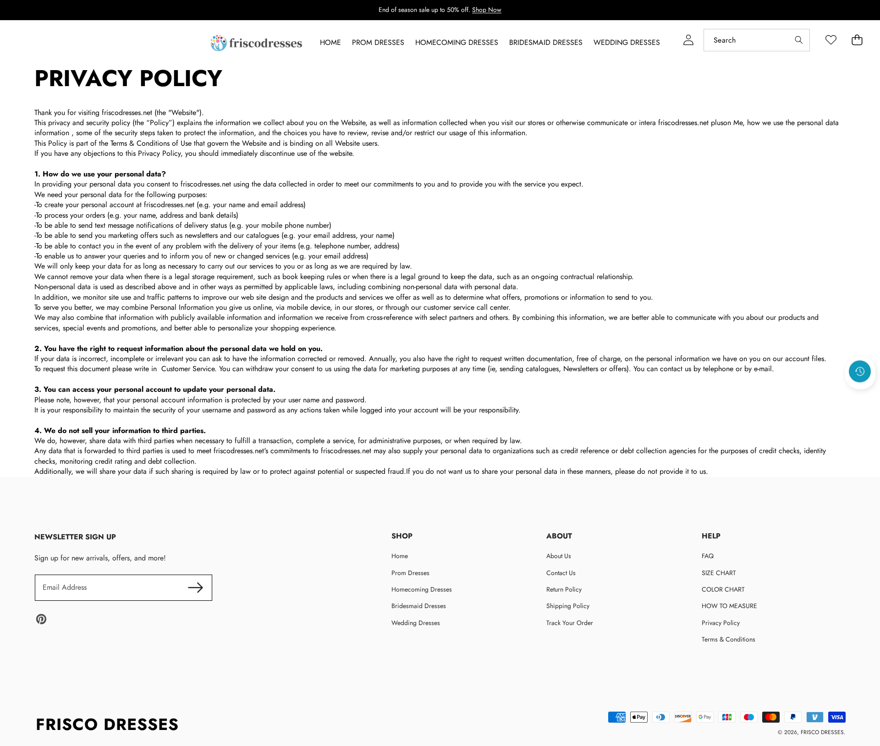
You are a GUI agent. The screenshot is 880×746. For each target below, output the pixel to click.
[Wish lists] (830, 40)
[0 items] (857, 40)
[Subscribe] (195, 587)
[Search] (798, 40)
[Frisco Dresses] (257, 42)
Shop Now (486, 9)
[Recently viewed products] (860, 372)
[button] (860, 396)
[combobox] (756, 40)
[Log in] (688, 40)
